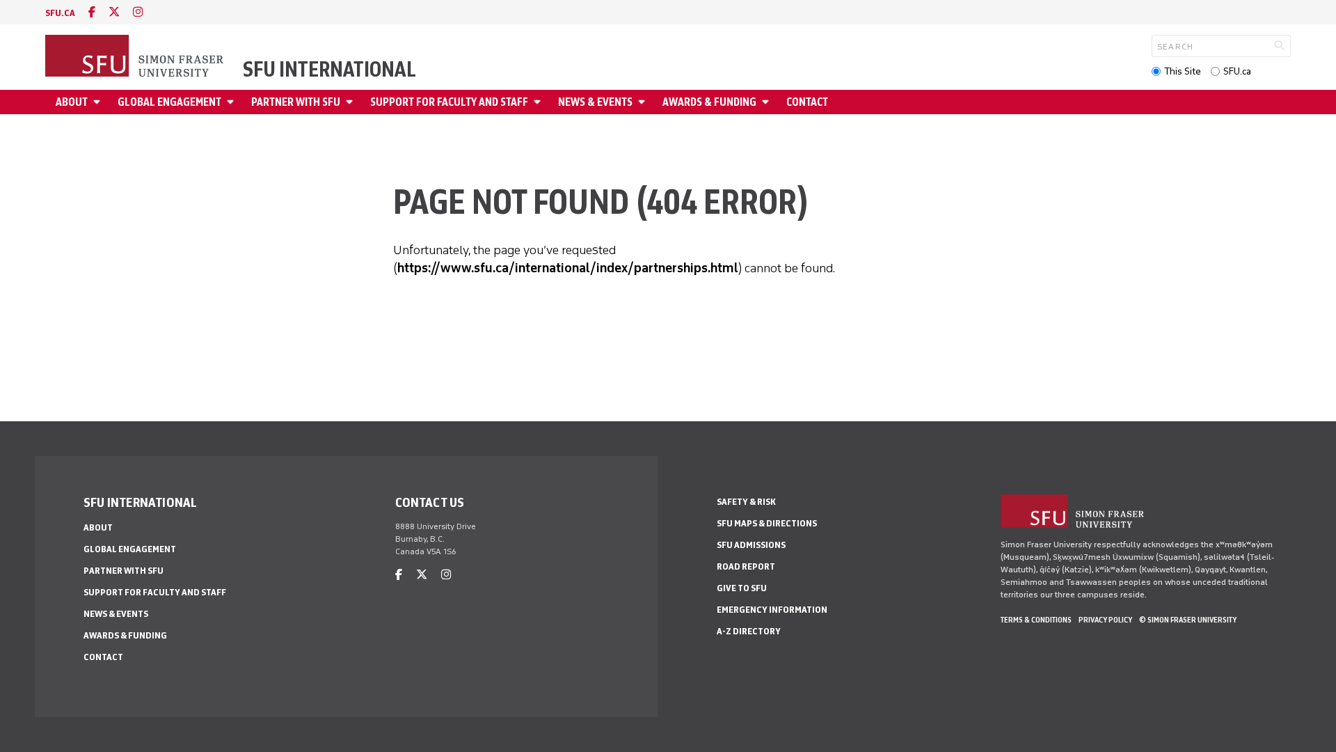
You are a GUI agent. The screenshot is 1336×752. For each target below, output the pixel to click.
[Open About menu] (98, 102)
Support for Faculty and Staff (449, 102)
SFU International (329, 69)
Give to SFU (742, 588)
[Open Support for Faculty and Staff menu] (539, 102)
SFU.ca (1237, 71)
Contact (807, 102)
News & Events (595, 102)
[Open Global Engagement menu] (232, 102)
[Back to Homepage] (135, 57)
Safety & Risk (746, 502)
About (72, 102)
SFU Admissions (751, 545)
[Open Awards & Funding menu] (767, 102)
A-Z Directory (749, 631)
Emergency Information (772, 610)
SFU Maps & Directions (767, 523)
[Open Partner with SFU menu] (351, 102)
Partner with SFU (295, 102)
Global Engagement (169, 102)
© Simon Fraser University (1187, 620)
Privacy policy (1105, 620)
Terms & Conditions (1036, 620)
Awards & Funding (709, 102)
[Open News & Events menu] (643, 102)
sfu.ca (60, 13)
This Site (1182, 71)
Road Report (746, 566)
